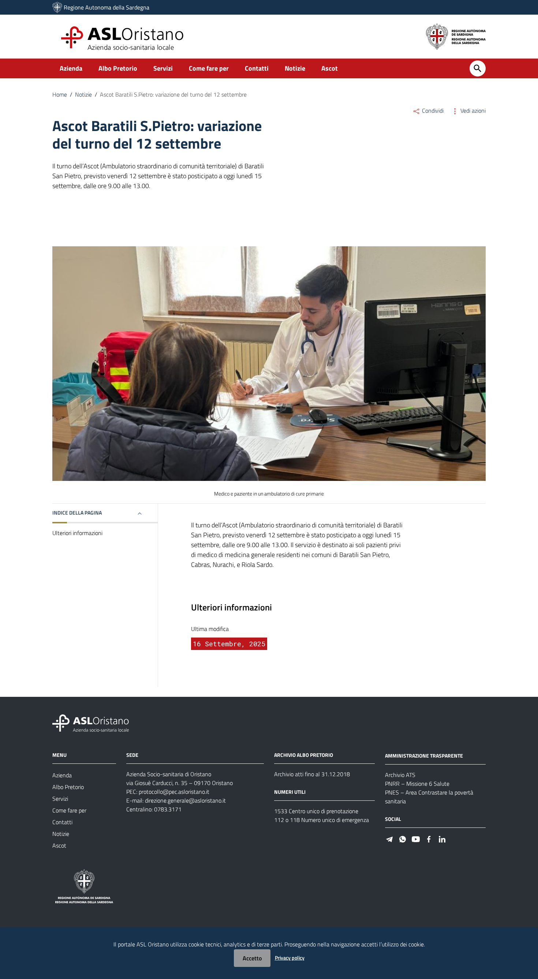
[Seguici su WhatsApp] (402, 839)
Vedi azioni (472, 110)
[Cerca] (478, 68)
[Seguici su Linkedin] (442, 839)
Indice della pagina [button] (77, 512)
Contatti (257, 68)
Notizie (295, 68)
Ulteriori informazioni (77, 532)
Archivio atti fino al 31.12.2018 (312, 774)
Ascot (329, 68)
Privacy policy (290, 957)
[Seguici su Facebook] (429, 839)
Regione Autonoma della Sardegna (106, 7)
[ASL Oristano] (57, 7)
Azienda (71, 68)
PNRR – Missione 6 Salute (417, 783)
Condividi (432, 110)
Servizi (163, 68)
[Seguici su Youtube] (415, 839)
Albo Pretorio (117, 68)
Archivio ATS (400, 774)
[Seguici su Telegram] (389, 839)
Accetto (252, 958)
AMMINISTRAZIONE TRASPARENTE (424, 755)
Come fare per (209, 68)
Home (59, 94)
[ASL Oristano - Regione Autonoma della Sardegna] (90, 723)
